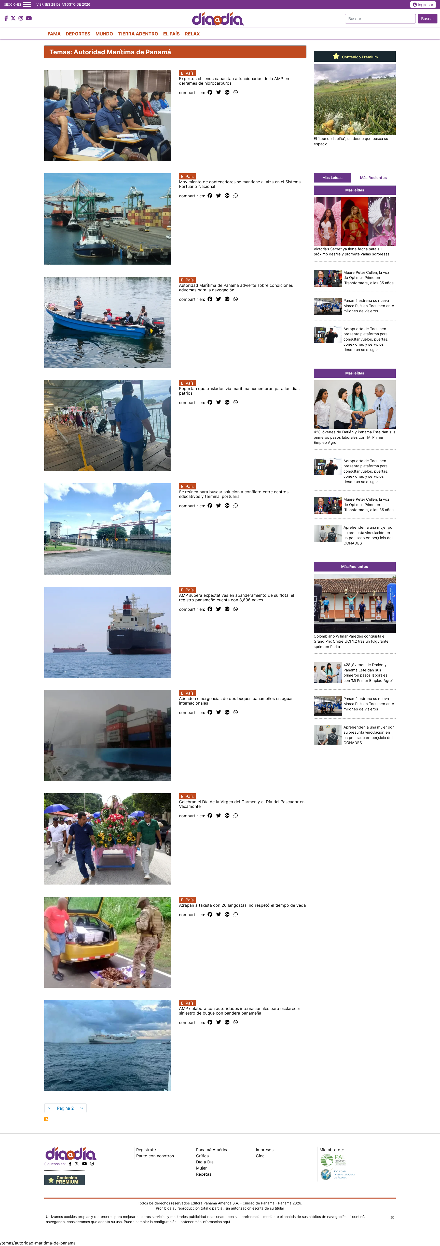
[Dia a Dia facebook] (7, 18)
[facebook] (70, 1163)
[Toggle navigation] (27, 4)
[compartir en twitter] (218, 92)
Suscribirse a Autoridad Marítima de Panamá (46, 1119)
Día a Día (205, 1161)
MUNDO (104, 33)
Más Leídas (332, 177)
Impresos (264, 1149)
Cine (260, 1155)
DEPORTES (78, 33)
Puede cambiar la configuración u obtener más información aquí (177, 1221)
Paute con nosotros (155, 1155)
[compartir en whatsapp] (235, 92)
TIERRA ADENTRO (138, 33)
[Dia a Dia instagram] (21, 18)
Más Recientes (373, 177)
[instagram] (92, 1163)
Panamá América (212, 1149)
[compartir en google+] (227, 92)
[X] (77, 1163)
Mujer (201, 1168)
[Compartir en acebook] (210, 92)
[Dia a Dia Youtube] (29, 18)
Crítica (202, 1155)
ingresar (425, 4)
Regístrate (146, 1149)
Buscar (427, 18)
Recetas (203, 1174)
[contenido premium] (64, 1179)
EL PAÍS (171, 33)
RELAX (192, 33)
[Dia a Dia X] (14, 18)
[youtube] (84, 1163)
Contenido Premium (359, 57)
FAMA (54, 33)
